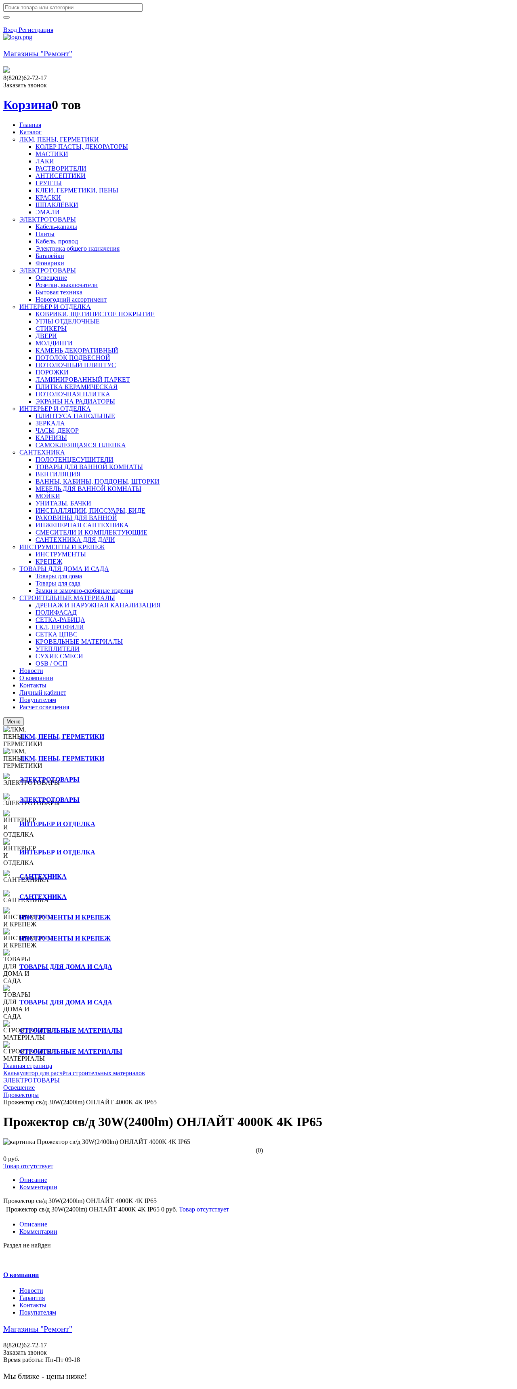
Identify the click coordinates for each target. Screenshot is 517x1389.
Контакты (32, 1305)
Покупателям (37, 1312)
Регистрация (36, 29)
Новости (31, 1290)
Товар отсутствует (28, 1166)
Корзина (27, 104)
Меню (13, 722)
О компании (21, 1274)
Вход (11, 29)
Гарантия (32, 1297)
